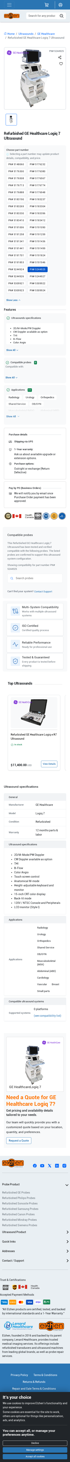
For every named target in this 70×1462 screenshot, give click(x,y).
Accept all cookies (35, 1456)
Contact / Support (13, 1260)
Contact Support (43, 591)
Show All (10, 350)
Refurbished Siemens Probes (19, 1225)
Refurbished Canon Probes (18, 1214)
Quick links (9, 1241)
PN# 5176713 (16, 185)
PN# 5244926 (16, 276)
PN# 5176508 (16, 178)
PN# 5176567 (37, 178)
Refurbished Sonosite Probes (20, 1203)
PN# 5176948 (37, 192)
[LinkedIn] (57, 1165)
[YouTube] (42, 1165)
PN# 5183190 (16, 199)
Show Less (12, 300)
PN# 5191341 (16, 241)
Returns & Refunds (34, 1381)
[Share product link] (60, 56)
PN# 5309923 (16, 290)
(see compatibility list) (47, 1015)
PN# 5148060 (16, 164)
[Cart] (46, 5)
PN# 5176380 (37, 171)
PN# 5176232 (37, 164)
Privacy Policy (19, 1375)
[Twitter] (49, 1165)
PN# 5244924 (16, 269)
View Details (49, 764)
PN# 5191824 (37, 255)
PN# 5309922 (37, 283)
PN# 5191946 (37, 262)
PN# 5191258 (16, 234)
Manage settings (35, 1450)
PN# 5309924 (37, 290)
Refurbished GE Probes (16, 1192)
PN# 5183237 (37, 199)
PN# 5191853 (16, 262)
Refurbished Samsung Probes (20, 1208)
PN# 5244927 (37, 276)
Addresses (8, 1251)
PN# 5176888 (16, 192)
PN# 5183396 (37, 213)
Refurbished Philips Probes (18, 1198)
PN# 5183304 (37, 206)
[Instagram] (64, 1165)
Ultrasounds (25, 33)
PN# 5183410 (16, 220)
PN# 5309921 (16, 283)
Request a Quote (19, 1140)
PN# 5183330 (16, 213)
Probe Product (11, 1184)
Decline (35, 1443)
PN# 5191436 (37, 241)
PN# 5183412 (37, 220)
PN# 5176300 (16, 171)
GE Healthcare (46, 33)
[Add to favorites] (61, 63)
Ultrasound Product (14, 1232)
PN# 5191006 (16, 227)
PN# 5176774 (37, 185)
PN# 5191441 (16, 248)
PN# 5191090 (37, 227)
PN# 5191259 (37, 234)
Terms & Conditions (45, 1375)
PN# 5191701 (16, 255)
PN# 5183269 (16, 206)
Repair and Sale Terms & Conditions (34, 1388)
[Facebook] (34, 1165)
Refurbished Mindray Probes (19, 1219)
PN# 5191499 (37, 248)
